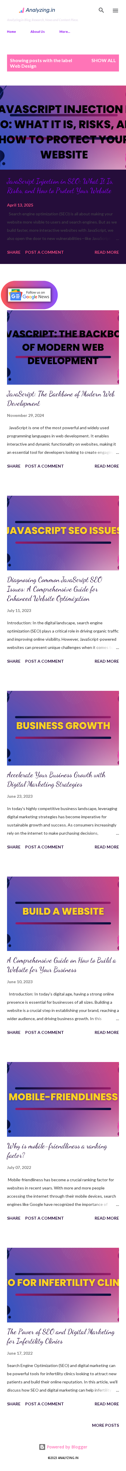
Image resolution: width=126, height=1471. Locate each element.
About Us (37, 31)
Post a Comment (44, 252)
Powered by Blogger (66, 1447)
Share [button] (14, 252)
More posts (105, 1425)
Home (11, 31)
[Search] (101, 10)
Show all (103, 60)
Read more (107, 252)
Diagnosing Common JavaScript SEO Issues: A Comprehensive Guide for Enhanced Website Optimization (54, 589)
